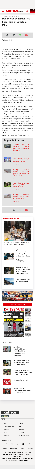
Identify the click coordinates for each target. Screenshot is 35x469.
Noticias (4, 448)
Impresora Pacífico (24, 435)
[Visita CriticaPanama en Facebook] (6, 444)
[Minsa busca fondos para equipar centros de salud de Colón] (17, 231)
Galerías (30, 448)
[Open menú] (3, 10)
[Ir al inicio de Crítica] (14, 11)
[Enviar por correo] (26, 35)
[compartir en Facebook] (7, 35)
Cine (20, 426)
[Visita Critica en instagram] (29, 444)
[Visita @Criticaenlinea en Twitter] (12, 444)
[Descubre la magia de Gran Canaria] (9, 281)
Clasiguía (21, 429)
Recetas (6, 435)
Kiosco (21, 423)
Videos (22, 448)
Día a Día (6, 429)
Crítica (5, 423)
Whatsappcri (13, 448)
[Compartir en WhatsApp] (20, 34)
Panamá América (9, 426)
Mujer (5, 432)
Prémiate (21, 432)
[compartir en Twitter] (14, 35)
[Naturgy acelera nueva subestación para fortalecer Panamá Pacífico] (9, 270)
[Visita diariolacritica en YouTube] (23, 444)
